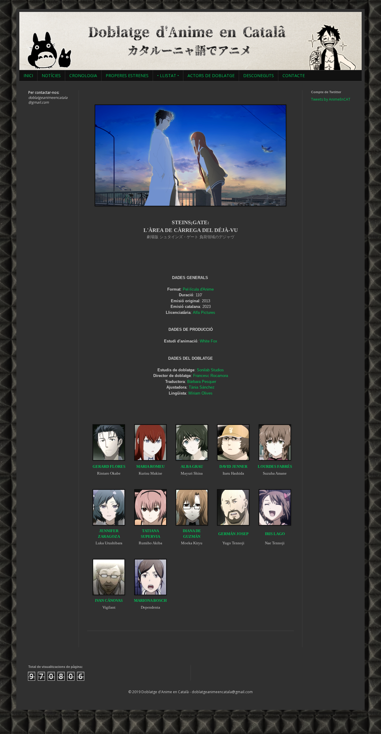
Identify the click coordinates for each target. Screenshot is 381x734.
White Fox (208, 341)
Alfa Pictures (204, 312)
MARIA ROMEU (150, 466)
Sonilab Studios (210, 370)
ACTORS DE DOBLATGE (211, 75)
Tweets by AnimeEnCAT (330, 99)
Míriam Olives (200, 393)
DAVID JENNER (233, 466)
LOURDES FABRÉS (275, 466)
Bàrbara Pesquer (201, 381)
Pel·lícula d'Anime (198, 289)
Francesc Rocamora (210, 375)
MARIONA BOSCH (150, 600)
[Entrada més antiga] (291, 641)
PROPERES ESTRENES (127, 75)
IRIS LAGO (275, 534)
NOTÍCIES (51, 75)
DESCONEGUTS (258, 75)
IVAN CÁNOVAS (109, 600)
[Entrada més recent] (89, 641)
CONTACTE (293, 75)
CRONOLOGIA (83, 75)
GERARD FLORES (109, 466)
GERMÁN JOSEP (233, 534)
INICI (28, 75)
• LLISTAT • (168, 75)
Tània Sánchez (202, 387)
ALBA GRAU (192, 466)
